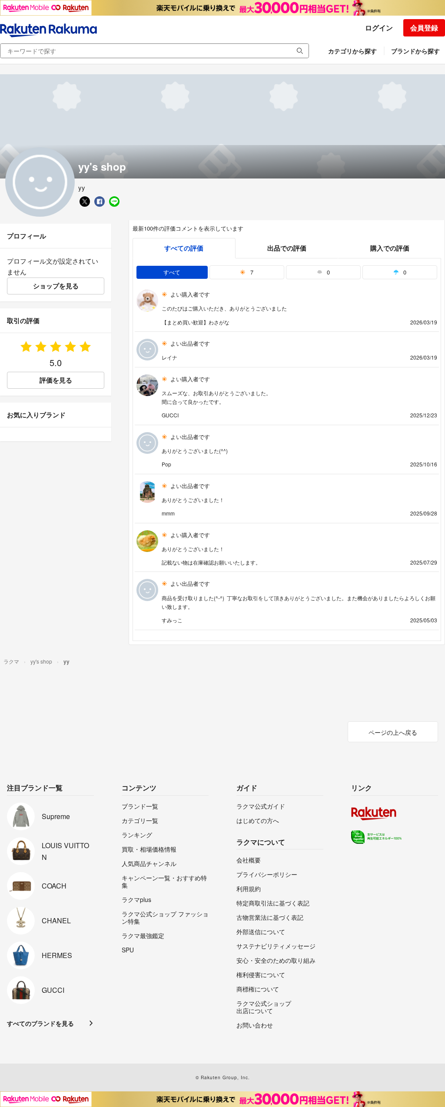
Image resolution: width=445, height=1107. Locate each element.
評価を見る (56, 380)
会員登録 (424, 28)
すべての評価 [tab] (183, 248)
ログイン (379, 28)
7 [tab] (251, 272)
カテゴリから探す (352, 50)
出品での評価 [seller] (286, 248)
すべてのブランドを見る (40, 1023)
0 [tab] (327, 272)
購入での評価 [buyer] (389, 248)
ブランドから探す (415, 50)
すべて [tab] (171, 272)
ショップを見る (56, 286)
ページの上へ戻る (393, 732)
